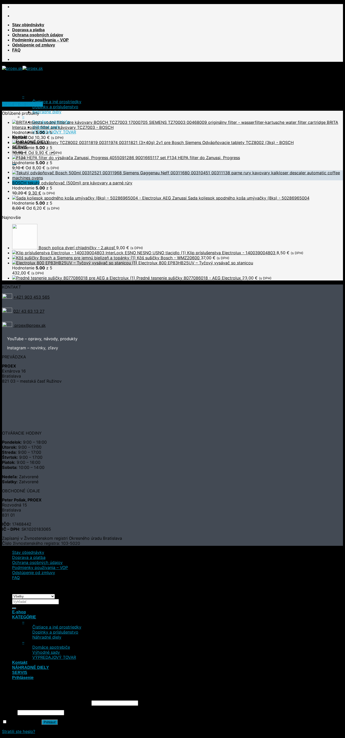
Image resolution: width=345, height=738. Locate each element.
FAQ (16, 50)
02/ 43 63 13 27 (28, 311)
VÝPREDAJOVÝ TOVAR (54, 131)
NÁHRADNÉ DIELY (30, 667)
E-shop (19, 86)
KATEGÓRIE (24, 91)
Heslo (9, 712)
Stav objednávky (28, 24)
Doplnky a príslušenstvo (55, 106)
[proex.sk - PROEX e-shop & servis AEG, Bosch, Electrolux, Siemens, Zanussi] (22, 68)
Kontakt (19, 662)
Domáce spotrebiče (51, 647)
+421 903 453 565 (31, 297)
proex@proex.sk (29, 325)
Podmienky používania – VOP (40, 40)
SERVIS (19, 672)
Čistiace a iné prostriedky (56, 101)
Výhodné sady (46, 652)
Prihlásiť (50, 722)
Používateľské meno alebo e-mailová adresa (46, 702)
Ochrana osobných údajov (37, 35)
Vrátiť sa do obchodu (22, 104)
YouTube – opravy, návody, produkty (42, 338)
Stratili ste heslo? (18, 731)
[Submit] (14, 608)
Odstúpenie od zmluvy (33, 45)
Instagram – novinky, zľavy (32, 347)
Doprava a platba (28, 29)
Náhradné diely (46, 111)
